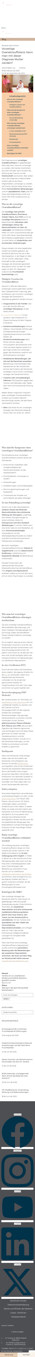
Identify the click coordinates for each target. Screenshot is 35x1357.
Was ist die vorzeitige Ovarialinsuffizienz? (15, 100)
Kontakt (26, 1355)
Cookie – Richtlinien (18, 1313)
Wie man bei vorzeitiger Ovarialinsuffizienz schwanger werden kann (16, 125)
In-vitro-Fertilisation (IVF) (17, 131)
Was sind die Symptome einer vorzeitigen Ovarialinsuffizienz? (16, 112)
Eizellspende (13, 139)
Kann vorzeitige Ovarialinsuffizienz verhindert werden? (17, 148)
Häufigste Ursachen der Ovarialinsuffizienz (17, 106)
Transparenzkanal (18, 1317)
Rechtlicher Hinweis (18, 1301)
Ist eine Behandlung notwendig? (16, 119)
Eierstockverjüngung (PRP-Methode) (18, 135)
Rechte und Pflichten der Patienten (18, 1309)
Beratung (9, 1355)
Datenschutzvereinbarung (18, 1305)
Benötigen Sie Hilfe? (14, 153)
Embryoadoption (15, 142)
